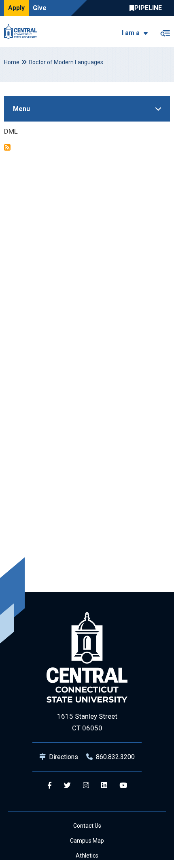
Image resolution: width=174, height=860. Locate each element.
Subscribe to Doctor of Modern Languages (7, 147)
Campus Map (87, 840)
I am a (131, 33)
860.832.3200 (115, 757)
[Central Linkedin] (104, 785)
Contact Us (87, 825)
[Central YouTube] (123, 785)
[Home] (22, 31)
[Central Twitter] (67, 785)
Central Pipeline (147, 8)
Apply (16, 8)
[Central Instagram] (86, 785)
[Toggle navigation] (165, 31)
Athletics (87, 855)
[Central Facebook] (49, 785)
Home (11, 62)
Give (40, 8)
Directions (63, 757)
